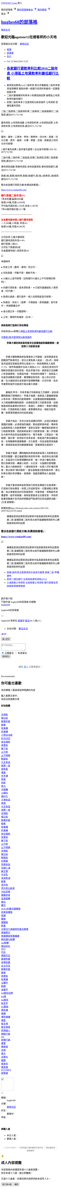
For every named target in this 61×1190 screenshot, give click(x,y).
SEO (3, 949)
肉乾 (3, 783)
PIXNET (13, 1148)
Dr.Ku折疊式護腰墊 (10, 909)
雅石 (3, 902)
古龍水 (4, 1057)
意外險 (4, 885)
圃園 (3, 1060)
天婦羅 (4, 789)
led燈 (3, 996)
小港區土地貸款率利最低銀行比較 (35, 331)
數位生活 (23, 628)
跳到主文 (5, 30)
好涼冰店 (5, 738)
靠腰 (3, 915)
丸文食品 (5, 762)
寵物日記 (24, 44)
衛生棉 (4, 1024)
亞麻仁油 (5, 868)
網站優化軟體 (8, 939)
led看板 (4, 1007)
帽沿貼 (4, 718)
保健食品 (5, 864)
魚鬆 (3, 779)
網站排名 (5, 946)
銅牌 (3, 986)
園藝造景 (5, 895)
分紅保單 (5, 892)
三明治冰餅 (6, 735)
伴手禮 (4, 776)
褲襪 (3, 1013)
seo (2, 1036)
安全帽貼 (5, 742)
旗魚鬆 (4, 769)
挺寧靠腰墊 (6, 912)
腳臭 (3, 725)
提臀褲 (4, 1073)
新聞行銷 (5, 1040)
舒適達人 (5, 1030)
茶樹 (3, 1050)
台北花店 (5, 966)
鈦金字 (4, 1003)
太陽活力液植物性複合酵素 (14, 929)
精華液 (4, 1047)
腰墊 (3, 919)
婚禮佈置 (5, 959)
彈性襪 (4, 1010)
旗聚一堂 (5, 766)
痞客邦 (21, 620)
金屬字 (4, 989)
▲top (3, 633)
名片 (9, 56)
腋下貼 (4, 748)
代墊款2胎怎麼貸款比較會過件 (16, 337)
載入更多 (6, 639)
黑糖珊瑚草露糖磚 (10, 936)
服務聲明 (30, 1151)
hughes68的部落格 (19, 22)
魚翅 (3, 803)
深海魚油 (5, 878)
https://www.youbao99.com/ (14, 190)
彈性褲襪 (5, 1017)
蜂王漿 (4, 871)
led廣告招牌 (7, 993)
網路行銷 (5, 1034)
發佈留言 (6, 656)
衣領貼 (4, 714)
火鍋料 (4, 793)
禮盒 (3, 772)
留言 (27, 620)
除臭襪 (4, 728)
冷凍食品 (5, 800)
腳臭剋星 (5, 721)
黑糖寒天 (5, 932)
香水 (3, 1053)
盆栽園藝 (5, 898)
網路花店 (5, 955)
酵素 (3, 881)
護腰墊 (4, 922)
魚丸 (3, 786)
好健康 (4, 861)
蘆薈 (3, 1043)
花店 (3, 952)
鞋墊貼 (4, 759)
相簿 (9, 49)
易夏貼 (4, 745)
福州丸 (4, 796)
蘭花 (3, 905)
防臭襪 (4, 731)
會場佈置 (5, 962)
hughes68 (5, 604)
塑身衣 (4, 1064)
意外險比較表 (8, 888)
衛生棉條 (5, 1027)
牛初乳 (4, 875)
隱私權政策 (50, 1148)
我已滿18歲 (7, 1184)
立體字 (4, 983)
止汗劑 (4, 752)
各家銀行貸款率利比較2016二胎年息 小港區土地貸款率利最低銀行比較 (33, 73)
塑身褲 (4, 1067)
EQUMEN (6, 1070)
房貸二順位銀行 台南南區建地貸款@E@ (27, 579)
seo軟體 (5, 943)
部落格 (10, 53)
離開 (16, 1184)
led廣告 (4, 1000)
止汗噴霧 (5, 755)
